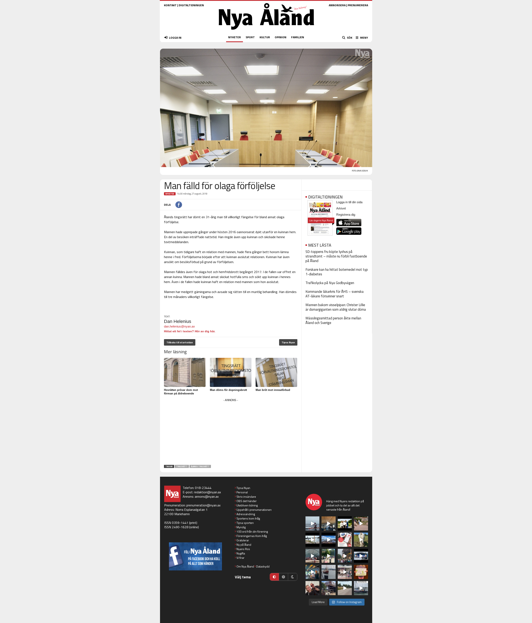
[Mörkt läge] (292, 577)
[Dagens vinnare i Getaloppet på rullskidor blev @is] (345, 588)
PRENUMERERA (358, 5)
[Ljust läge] (283, 577)
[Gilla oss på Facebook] (195, 556)
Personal (242, 492)
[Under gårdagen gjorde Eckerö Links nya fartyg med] (328, 540)
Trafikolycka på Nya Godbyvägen (329, 283)
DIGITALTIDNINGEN (191, 5)
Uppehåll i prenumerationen (254, 509)
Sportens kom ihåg (248, 518)
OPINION (280, 37)
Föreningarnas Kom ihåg (251, 536)
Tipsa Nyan (288, 342)
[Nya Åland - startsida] (266, 30)
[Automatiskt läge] (274, 577)
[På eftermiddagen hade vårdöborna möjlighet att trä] (345, 523)
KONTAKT (170, 5)
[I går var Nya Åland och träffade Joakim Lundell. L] (312, 588)
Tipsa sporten (245, 523)
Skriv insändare (246, 496)
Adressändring (245, 514)
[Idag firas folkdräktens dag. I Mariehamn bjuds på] (312, 556)
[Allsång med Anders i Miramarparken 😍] (361, 556)
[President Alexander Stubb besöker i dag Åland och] (361, 523)
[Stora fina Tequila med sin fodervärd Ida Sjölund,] (361, 540)
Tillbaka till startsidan (179, 342)
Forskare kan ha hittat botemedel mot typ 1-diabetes (336, 272)
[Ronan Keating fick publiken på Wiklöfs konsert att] (345, 556)
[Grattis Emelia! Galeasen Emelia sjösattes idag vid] (328, 572)
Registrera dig (345, 214)
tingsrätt (181, 466)
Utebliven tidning (247, 505)
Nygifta (240, 553)
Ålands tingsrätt (200, 466)
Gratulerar (242, 540)
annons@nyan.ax (207, 496)
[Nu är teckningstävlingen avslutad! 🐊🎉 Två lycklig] (361, 572)
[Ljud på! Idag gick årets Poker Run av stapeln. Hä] (361, 588)
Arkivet (341, 208)
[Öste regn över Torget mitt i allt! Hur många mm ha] (345, 572)
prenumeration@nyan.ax (203, 505)
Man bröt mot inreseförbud (273, 390)
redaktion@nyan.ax (207, 492)
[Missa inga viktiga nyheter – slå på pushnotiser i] (345, 540)
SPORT (250, 37)
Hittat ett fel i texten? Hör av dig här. (189, 331)
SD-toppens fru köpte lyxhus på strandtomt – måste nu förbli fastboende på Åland (336, 256)
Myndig (241, 527)
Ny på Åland (243, 544)
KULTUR (265, 37)
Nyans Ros (243, 549)
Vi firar (240, 557)
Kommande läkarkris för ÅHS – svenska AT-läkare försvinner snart (334, 294)
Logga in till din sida (349, 202)
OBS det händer (246, 501)
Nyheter (169, 193)
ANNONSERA (337, 5)
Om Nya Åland (245, 566)
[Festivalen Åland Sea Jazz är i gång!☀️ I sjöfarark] (328, 523)
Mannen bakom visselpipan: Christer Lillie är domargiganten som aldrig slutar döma (335, 307)
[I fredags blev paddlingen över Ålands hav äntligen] (312, 523)
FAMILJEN (297, 37)
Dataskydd (263, 566)
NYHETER (234, 37)
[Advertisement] (230, 432)
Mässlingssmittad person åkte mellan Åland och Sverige (333, 320)
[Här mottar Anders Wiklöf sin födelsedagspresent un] (312, 572)
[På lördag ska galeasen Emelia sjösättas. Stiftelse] (328, 588)
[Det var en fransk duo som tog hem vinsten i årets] (312, 540)
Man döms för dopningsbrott (228, 390)
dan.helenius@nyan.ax (179, 326)
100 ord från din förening (252, 531)
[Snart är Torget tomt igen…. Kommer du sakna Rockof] (328, 556)
